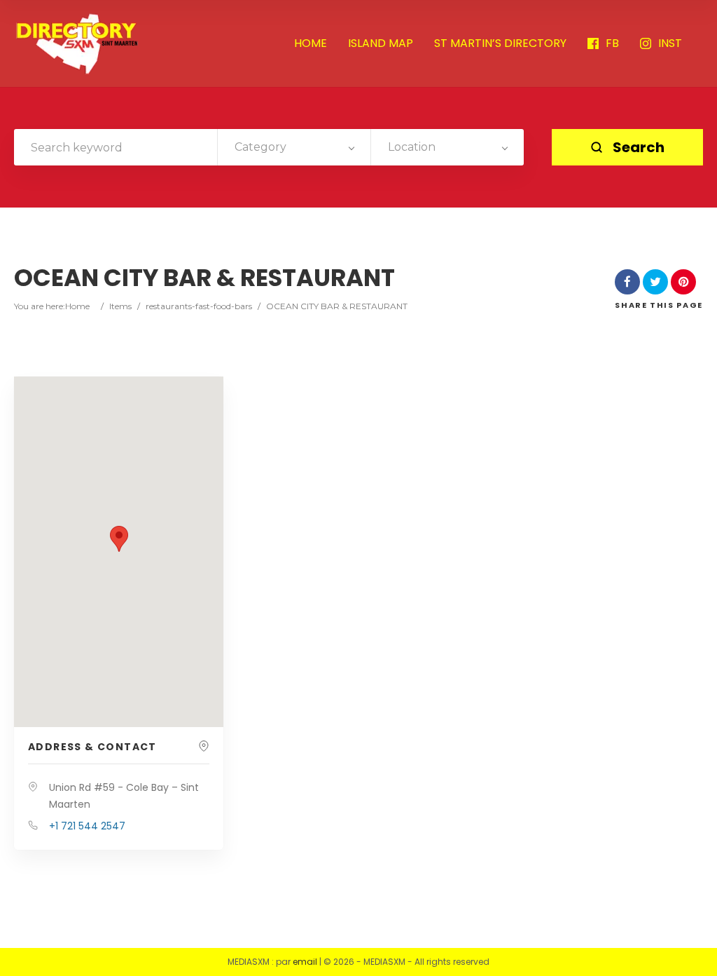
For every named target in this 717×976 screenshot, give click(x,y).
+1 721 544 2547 (87, 826)
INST (670, 43)
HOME (310, 43)
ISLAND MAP (380, 43)
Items (120, 306)
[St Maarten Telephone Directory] (77, 43)
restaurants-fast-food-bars (199, 306)
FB (612, 43)
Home (77, 306)
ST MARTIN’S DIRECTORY (500, 43)
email (305, 962)
